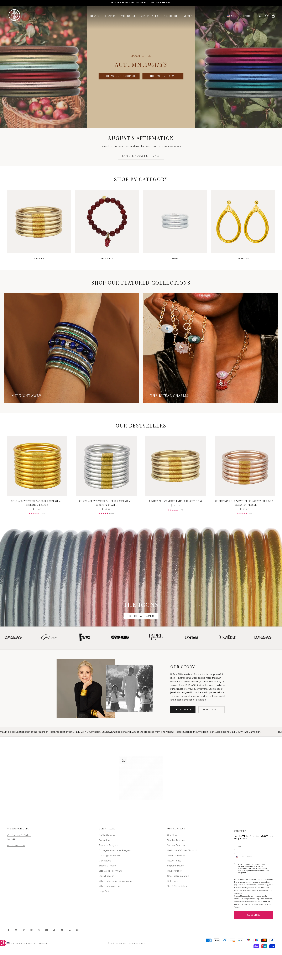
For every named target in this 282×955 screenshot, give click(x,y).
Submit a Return (107, 865)
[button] (141, 778)
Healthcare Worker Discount (182, 850)
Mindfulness (149, 16)
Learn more (183, 709)
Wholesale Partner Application (115, 881)
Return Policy (174, 860)
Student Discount (176, 845)
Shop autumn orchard (119, 76)
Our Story (172, 835)
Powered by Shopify (137, 943)
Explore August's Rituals (141, 156)
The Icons (128, 16)
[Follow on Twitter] (16, 930)
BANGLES (39, 258)
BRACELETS (107, 258)
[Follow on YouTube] (46, 930)
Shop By (110, 16)
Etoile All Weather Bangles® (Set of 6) (175, 501)
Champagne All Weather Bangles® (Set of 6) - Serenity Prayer (244, 503)
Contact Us (105, 860)
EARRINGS (243, 258)
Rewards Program (108, 845)
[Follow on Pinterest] (39, 930)
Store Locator (106, 876)
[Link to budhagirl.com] (37, 466)
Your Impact (211, 709)
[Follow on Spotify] (77, 930)
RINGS (175, 258)
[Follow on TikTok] (54, 930)
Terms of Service (175, 855)
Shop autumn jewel (163, 76)
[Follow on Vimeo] (62, 930)
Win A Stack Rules (177, 886)
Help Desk (104, 891)
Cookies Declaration (178, 876)
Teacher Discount (176, 840)
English (247, 16)
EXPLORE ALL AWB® (141, 616)
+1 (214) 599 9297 (16, 845)
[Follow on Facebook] (8, 930)
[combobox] (239, 856)
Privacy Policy (174, 871)
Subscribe (104, 840)
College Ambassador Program (115, 850)
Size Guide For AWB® (110, 871)
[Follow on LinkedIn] (69, 930)
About (187, 16)
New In (94, 16)
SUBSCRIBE (253, 914)
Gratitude (171, 16)
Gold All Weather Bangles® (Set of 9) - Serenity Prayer (37, 503)
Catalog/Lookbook (109, 855)
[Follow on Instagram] (23, 930)
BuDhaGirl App (107, 835)
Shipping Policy (175, 865)
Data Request (174, 881)
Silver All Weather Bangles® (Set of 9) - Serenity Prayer (106, 503)
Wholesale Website (109, 886)
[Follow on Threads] (31, 930)
